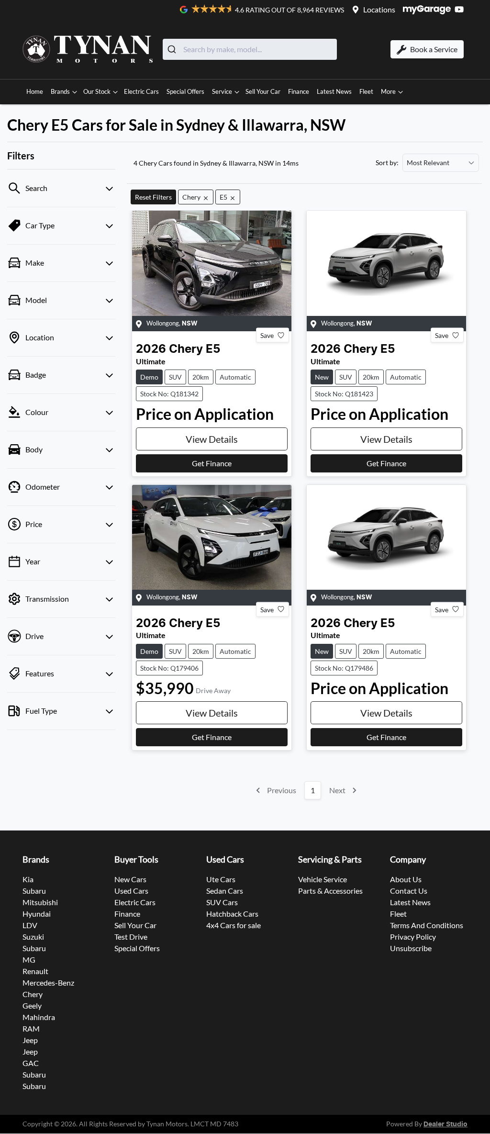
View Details (212, 439)
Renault (35, 971)
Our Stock (97, 91)
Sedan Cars (224, 890)
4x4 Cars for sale (233, 925)
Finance (298, 91)
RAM (31, 1028)
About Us (406, 879)
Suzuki (33, 936)
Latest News (334, 91)
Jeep (30, 1039)
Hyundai (36, 913)
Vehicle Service (322, 879)
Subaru (34, 890)
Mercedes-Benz (48, 982)
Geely (32, 1005)
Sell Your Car (262, 91)
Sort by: (387, 162)
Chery (32, 994)
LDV (29, 925)
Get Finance (212, 463)
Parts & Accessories (330, 890)
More (388, 91)
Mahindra (38, 1017)
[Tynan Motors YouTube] (461, 9)
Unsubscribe (411, 948)
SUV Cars (222, 902)
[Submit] (173, 49)
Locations (379, 9)
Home (34, 91)
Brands (60, 91)
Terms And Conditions (426, 925)
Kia (27, 879)
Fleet (366, 91)
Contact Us (408, 890)
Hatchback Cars (232, 913)
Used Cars (131, 890)
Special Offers (185, 91)
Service (222, 91)
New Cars (130, 879)
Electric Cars (141, 91)
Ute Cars (220, 879)
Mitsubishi (40, 902)
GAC (30, 1062)
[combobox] (250, 49)
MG (28, 959)
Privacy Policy (413, 936)
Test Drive (130, 936)
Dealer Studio (445, 1124)
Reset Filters (153, 197)
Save (267, 335)
